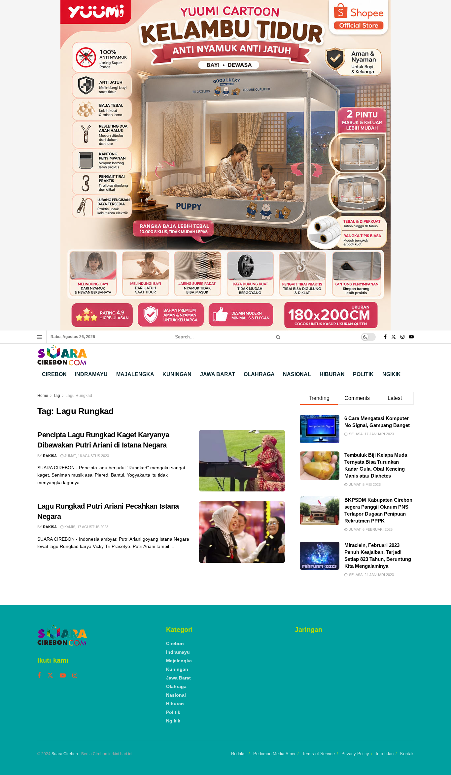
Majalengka (135, 374)
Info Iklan (385, 753)
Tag (56, 395)
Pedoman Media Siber (274, 753)
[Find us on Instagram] (402, 337)
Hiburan (332, 374)
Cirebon (54, 374)
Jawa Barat (217, 374)
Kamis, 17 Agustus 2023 (85, 527)
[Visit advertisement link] (225, 165)
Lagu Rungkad (78, 395)
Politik (363, 374)
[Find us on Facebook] (385, 337)
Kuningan (176, 374)
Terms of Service (318, 753)
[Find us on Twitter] (393, 337)
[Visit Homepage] (62, 355)
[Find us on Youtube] (411, 337)
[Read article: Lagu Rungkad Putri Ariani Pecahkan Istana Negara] (242, 532)
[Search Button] (277, 336)
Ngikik (391, 374)
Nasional (297, 374)
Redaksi (239, 753)
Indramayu (91, 374)
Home (42, 395)
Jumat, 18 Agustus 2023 (86, 456)
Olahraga (259, 374)
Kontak (407, 753)
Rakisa (50, 456)
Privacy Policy (355, 753)
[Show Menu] (39, 337)
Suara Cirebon (65, 754)
